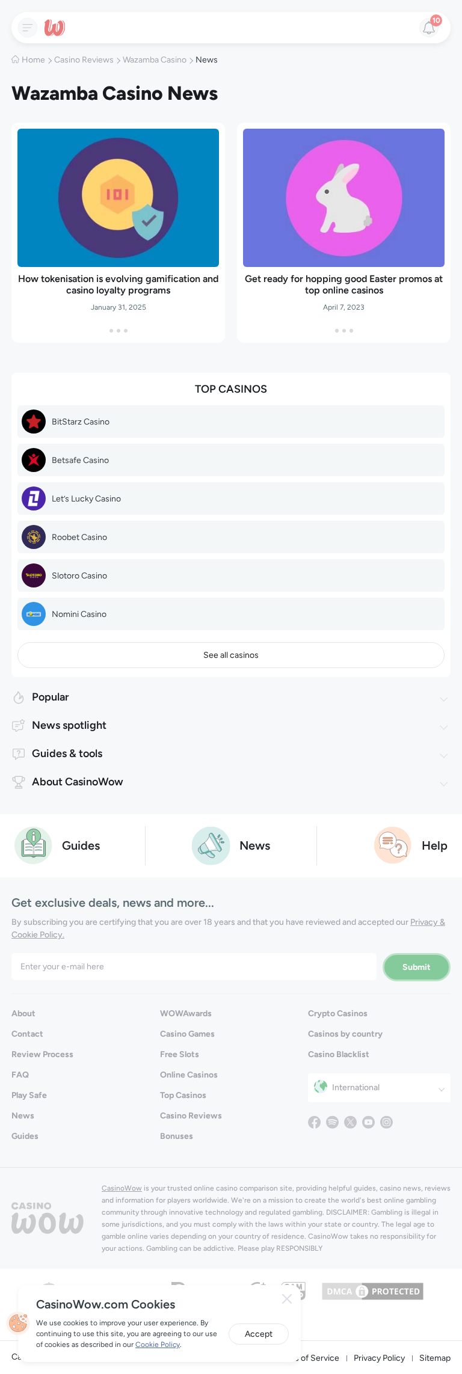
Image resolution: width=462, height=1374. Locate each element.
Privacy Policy (379, 1358)
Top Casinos (183, 1095)
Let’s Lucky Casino (86, 499)
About (23, 1013)
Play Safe (29, 1095)
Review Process (42, 1054)
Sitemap (435, 1358)
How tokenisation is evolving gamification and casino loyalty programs (118, 284)
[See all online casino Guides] (33, 844)
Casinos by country (345, 1034)
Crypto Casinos (338, 1013)
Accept (259, 1334)
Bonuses (176, 1136)
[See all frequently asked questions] (393, 844)
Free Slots (179, 1054)
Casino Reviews (84, 60)
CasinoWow (122, 1188)
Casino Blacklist (338, 1054)
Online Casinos (189, 1075)
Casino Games (187, 1034)
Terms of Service (307, 1358)
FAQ (20, 1075)
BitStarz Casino (80, 422)
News (22, 1116)
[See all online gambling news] (210, 844)
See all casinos (231, 655)
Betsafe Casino (80, 460)
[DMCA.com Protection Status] (372, 1290)
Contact (27, 1034)
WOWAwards (186, 1013)
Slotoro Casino (79, 576)
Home (33, 60)
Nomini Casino (79, 614)
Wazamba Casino (154, 60)
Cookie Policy (157, 1344)
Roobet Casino (79, 537)
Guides (24, 1136)
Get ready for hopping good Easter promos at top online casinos (344, 284)
